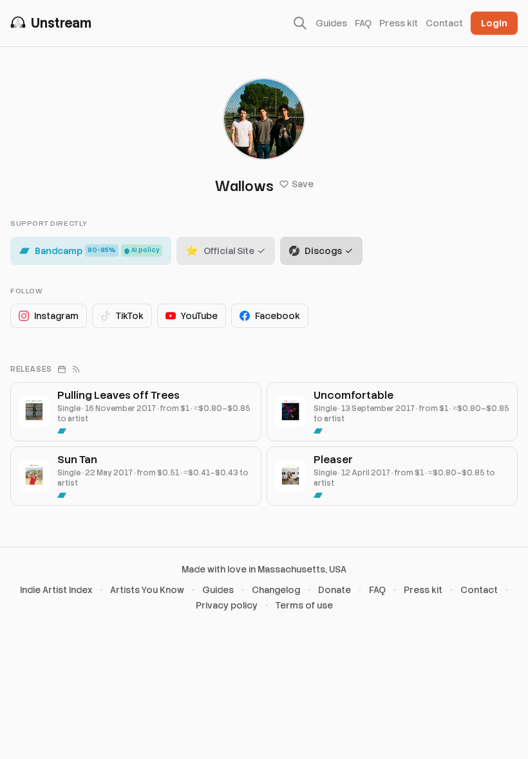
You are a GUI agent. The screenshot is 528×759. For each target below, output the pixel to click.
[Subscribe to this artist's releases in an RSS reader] (75, 369)
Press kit (398, 23)
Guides (331, 23)
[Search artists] (300, 23)
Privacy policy (227, 605)
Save (303, 184)
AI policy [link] (145, 250)
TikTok (130, 316)
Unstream (61, 23)
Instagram (56, 316)
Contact (444, 23)
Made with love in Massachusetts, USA (264, 569)
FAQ (363, 23)
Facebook (277, 316)
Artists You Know (147, 590)
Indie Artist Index (56, 590)
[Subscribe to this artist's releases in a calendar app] (61, 369)
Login (494, 23)
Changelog (276, 590)
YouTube (199, 316)
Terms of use (304, 605)
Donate (334, 590)
